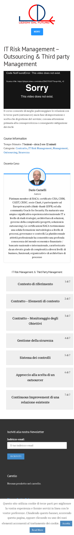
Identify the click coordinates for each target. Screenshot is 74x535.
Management (60, 148)
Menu (37, 31)
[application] (37, 90)
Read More (37, 530)
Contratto (21, 148)
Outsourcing (10, 152)
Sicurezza (23, 152)
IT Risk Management (40, 148)
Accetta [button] (66, 523)
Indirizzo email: (16, 439)
